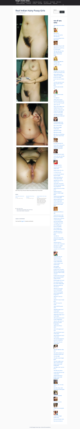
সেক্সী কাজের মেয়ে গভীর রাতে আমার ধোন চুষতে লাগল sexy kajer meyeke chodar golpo (59, 111)
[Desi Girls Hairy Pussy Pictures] (31, 197)
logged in (23, 221)
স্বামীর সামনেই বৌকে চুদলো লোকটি (59, 46)
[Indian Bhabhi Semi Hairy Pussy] (42, 200)
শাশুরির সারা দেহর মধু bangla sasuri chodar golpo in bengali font (58, 293)
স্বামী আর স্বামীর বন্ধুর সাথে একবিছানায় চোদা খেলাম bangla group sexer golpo (58, 76)
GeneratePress (48, 427)
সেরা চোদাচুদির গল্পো (56, 97)
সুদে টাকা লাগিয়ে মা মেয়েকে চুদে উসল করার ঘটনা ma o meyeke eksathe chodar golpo (59, 147)
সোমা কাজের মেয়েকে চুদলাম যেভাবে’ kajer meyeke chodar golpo (59, 84)
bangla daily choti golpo (37, 2)
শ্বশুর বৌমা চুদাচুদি (52, 2)
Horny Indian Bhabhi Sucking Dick (23, 210)
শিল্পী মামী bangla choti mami (59, 280)
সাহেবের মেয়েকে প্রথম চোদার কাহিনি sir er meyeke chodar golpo (59, 158)
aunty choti (55, 3)
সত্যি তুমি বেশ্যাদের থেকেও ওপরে (58, 170)
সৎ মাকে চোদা (34, 3)
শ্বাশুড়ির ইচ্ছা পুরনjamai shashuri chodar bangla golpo (58, 193)
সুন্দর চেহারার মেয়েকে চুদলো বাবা (58, 143)
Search (55, 10)
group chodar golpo (47, 3)
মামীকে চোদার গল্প (58, 2)
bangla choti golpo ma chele (26, 2)
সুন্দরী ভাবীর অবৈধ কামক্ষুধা (57, 130)
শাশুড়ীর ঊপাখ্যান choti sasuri (59, 312)
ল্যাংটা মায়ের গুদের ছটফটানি (58, 395)
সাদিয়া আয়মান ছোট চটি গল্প (57, 165)
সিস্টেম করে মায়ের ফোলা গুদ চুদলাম (59, 154)
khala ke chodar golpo (20, 3)
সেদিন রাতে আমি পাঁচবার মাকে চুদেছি (59, 103)
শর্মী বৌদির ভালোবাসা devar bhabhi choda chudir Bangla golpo (58, 377)
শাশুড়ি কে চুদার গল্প (45, 2)
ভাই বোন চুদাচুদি (40, 3)
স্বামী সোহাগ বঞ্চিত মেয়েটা (57, 64)
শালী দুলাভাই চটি (28, 3)
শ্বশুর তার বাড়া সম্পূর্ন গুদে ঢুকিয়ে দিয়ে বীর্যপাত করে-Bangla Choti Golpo (59, 239)
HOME (17, 2)
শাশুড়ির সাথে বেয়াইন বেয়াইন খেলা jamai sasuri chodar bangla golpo (59, 322)
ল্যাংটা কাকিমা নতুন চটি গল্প (57, 402)
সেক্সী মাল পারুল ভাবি (57, 104)
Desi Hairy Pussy (20, 208)
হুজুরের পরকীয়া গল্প (56, 33)
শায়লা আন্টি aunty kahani (58, 370)
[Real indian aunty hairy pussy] (21, 197)
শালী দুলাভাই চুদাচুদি (57, 356)
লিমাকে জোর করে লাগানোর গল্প (58, 421)
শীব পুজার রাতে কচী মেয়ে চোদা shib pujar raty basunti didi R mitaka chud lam (59, 277)
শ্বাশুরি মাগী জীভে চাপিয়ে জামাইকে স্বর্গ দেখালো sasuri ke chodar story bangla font (59, 185)
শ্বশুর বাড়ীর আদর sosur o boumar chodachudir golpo (58, 233)
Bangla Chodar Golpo (23, 0)
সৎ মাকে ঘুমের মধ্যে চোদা (57, 172)
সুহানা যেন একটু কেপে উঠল (58, 125)
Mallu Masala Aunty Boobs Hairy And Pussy (25, 209)
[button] (63, 4)
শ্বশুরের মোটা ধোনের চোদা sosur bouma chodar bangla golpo (59, 204)
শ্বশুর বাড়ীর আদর (56, 236)
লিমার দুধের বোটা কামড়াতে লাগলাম (59, 419)
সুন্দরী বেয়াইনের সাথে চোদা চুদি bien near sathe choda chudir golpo (59, 136)
